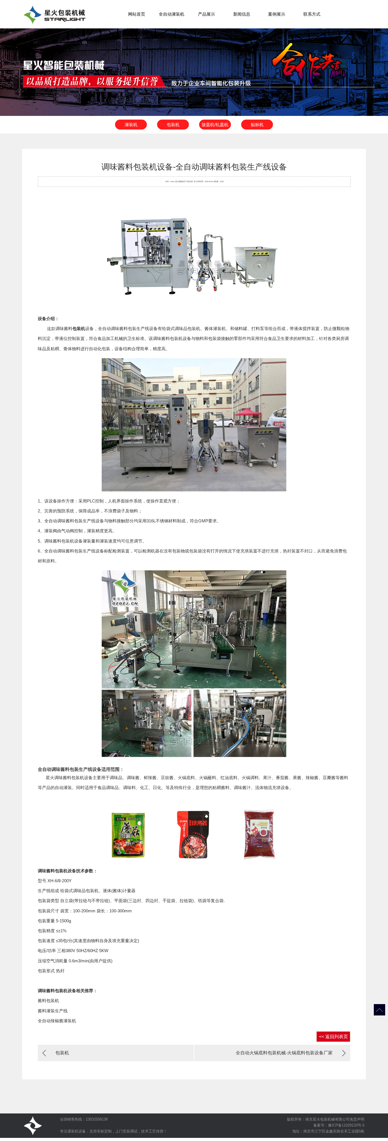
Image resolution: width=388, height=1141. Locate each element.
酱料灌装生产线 (53, 1010)
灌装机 (131, 124)
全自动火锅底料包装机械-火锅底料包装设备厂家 (284, 1052)
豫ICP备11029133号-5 (346, 1125)
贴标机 (257, 124)
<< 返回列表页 (333, 1036)
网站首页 (136, 14)
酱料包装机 (48, 1000)
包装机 (173, 124)
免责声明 (357, 1119)
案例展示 (276, 14)
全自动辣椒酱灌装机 (57, 1020)
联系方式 (311, 14)
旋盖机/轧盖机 (215, 124)
